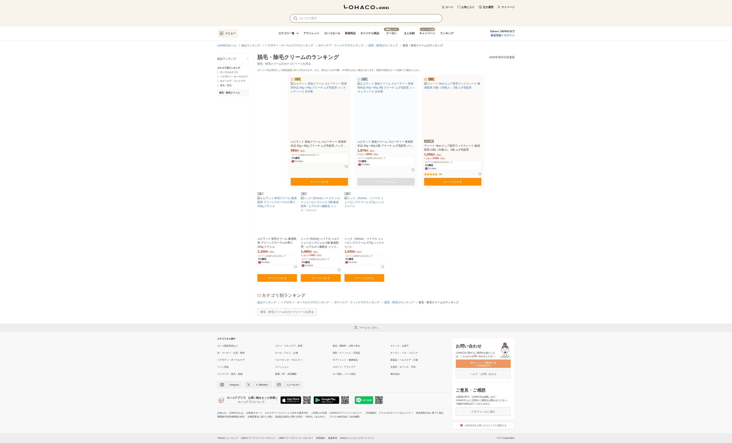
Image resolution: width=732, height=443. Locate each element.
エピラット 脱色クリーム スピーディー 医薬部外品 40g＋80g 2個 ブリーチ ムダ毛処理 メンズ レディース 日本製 (386, 144)
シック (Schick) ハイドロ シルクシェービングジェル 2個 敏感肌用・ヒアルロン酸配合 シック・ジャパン (320, 243)
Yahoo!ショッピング (227, 438)
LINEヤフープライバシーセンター (296, 438)
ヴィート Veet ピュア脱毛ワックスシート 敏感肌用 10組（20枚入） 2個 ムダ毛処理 (452, 147)
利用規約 (320, 438)
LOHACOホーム (227, 45)
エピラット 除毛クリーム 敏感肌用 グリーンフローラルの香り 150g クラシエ (276, 242)
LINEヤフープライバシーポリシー (258, 438)
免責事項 (332, 438)
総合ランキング (251, 45)
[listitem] (233, 58)
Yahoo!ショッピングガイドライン (357, 438)
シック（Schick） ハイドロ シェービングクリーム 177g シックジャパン (364, 242)
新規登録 (496, 35)
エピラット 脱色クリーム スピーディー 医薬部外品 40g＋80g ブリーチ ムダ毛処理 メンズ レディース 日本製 (318, 144)
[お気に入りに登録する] (346, 167)
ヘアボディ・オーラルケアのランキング (289, 45)
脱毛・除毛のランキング (383, 45)
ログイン (509, 35)
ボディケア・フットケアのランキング (341, 45)
